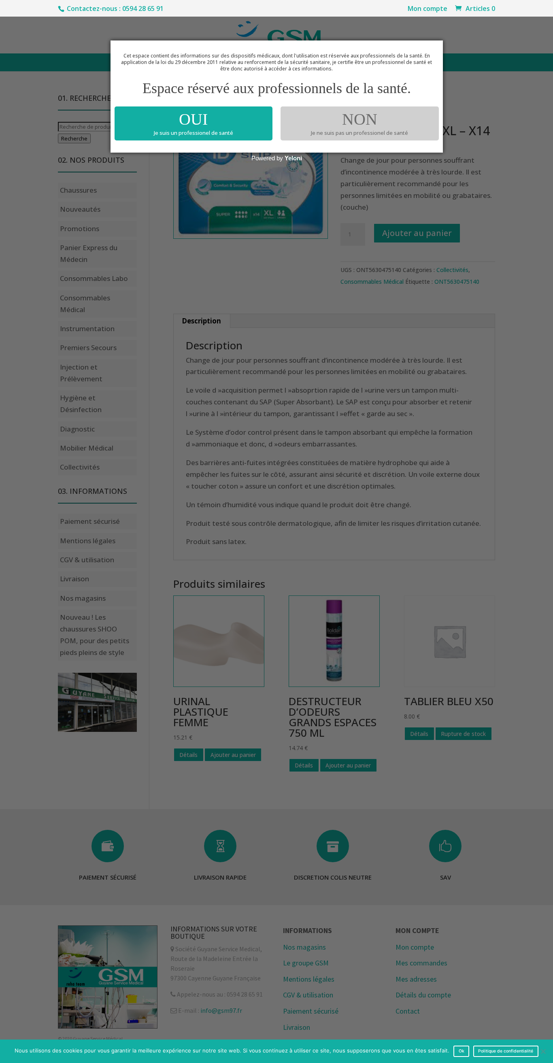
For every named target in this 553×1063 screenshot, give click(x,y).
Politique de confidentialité (505, 1051)
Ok (461, 1051)
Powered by (276, 158)
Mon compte (427, 9)
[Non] (543, 1051)
